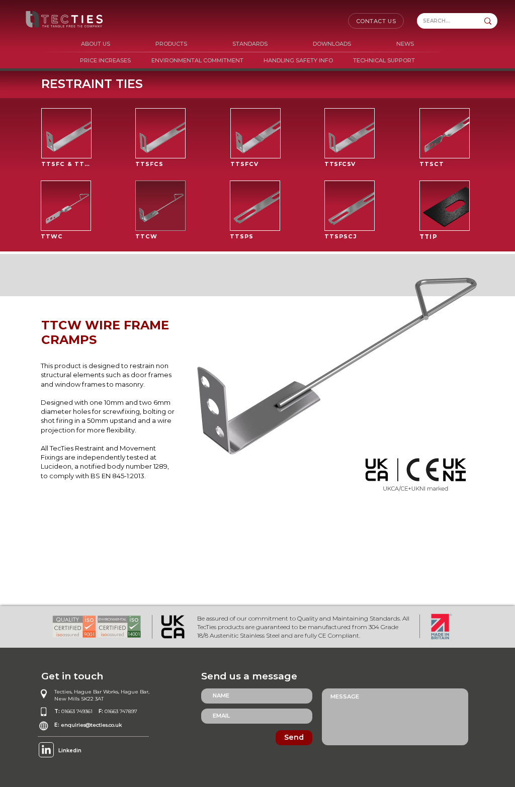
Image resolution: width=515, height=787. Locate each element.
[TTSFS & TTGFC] (66, 133)
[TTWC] (66, 206)
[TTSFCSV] (349, 133)
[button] (171, 44)
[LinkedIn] (46, 750)
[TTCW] (160, 206)
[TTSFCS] (160, 133)
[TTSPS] (255, 206)
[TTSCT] (444, 133)
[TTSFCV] (255, 133)
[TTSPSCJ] (349, 206)
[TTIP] (444, 206)
